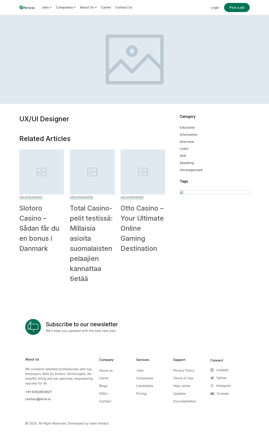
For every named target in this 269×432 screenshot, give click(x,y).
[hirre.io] (27, 7)
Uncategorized (30, 197)
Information (188, 134)
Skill (183, 156)
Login (215, 7)
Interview (187, 142)
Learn (184, 149)
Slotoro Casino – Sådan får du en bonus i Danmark (39, 228)
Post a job (236, 7)
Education (187, 127)
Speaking (187, 163)
